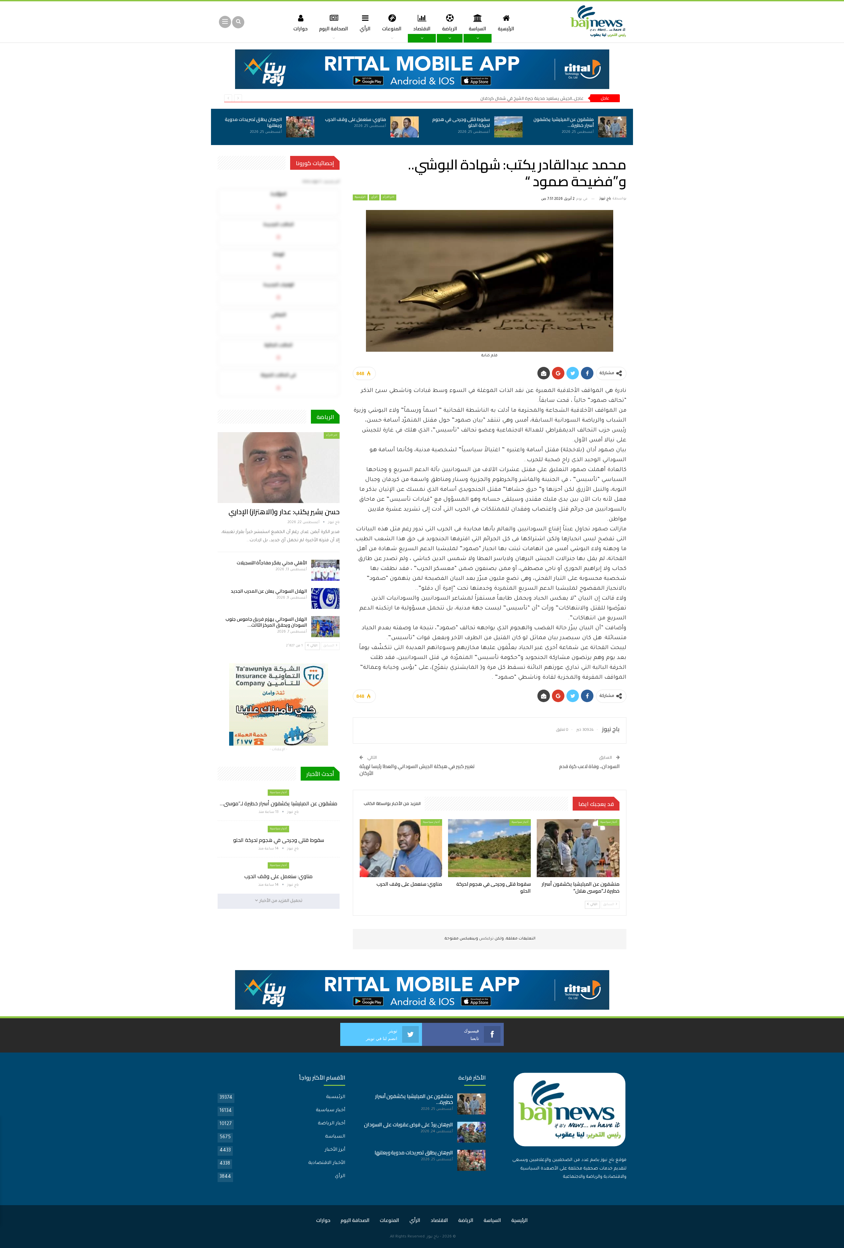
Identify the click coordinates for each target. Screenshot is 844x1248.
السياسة (477, 28)
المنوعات (392, 28)
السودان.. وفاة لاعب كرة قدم (589, 766)
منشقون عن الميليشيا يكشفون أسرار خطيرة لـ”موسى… (278, 803)
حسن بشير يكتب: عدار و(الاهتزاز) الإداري (284, 511)
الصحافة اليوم (333, 28)
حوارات (300, 28)
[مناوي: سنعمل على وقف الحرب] (404, 126)
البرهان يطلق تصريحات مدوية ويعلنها (253, 122)
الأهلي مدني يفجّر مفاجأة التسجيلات (272, 562)
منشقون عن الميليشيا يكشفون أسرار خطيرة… (563, 122)
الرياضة (449, 28)
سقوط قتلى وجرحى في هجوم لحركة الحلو (461, 122)
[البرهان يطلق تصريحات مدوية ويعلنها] (300, 126)
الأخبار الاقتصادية (326, 1163)
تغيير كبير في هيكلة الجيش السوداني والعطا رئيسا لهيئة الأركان (417, 769)
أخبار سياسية (608, 822)
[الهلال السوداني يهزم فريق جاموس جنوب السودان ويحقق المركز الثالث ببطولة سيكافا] (325, 626)
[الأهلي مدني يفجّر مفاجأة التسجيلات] (325, 570)
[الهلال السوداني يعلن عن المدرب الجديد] (325, 598)
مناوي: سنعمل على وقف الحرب (355, 119)
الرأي (365, 28)
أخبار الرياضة (331, 1123)
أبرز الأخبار (335, 1150)
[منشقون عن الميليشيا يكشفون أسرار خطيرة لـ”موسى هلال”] (612, 126)
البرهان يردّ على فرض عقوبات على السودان (408, 1124)
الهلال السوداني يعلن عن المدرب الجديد (269, 591)
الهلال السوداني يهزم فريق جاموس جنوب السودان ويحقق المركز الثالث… (266, 622)
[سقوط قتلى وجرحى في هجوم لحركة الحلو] (508, 126)
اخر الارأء (388, 197)
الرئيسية (506, 28)
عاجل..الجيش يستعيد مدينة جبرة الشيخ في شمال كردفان (532, 98)
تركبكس (486, 939)
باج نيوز (433, 1237)
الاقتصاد (422, 28)
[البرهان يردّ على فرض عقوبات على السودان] (471, 1132)
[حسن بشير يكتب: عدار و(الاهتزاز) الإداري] (279, 467)
